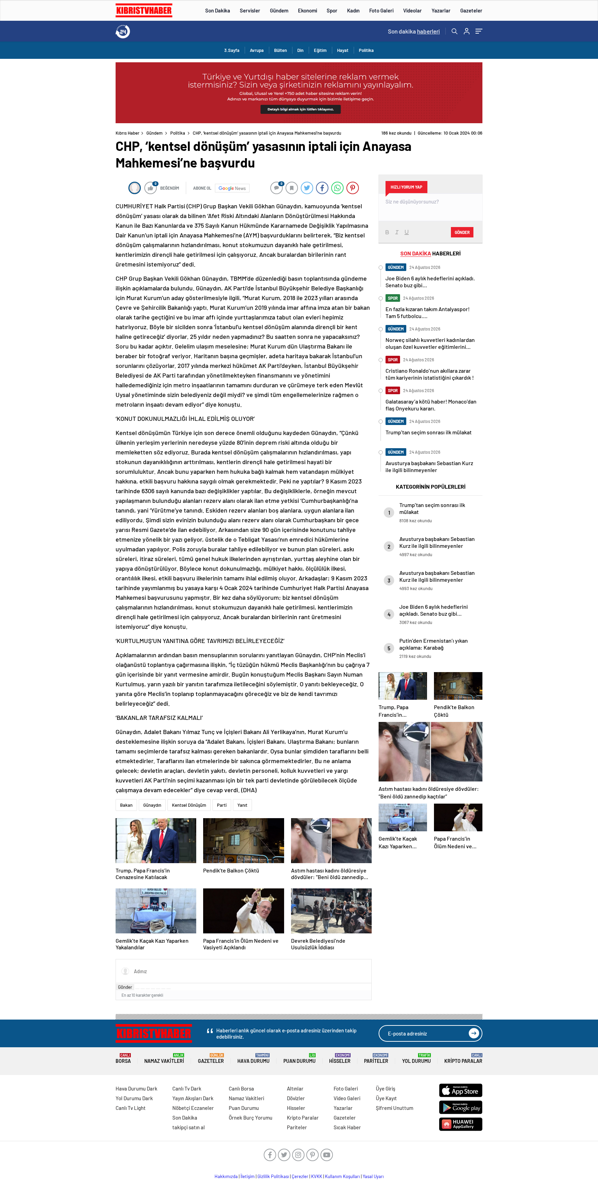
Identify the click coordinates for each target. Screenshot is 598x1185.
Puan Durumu (299, 1058)
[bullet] (158, 988)
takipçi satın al (188, 1127)
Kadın (353, 10)
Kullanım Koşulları (342, 1176)
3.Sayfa (231, 50)
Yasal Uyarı (373, 1176)
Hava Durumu (253, 1058)
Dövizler (296, 1098)
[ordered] (153, 988)
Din (300, 50)
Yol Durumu (416, 1058)
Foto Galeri (381, 10)
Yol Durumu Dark (134, 1098)
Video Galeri (347, 1098)
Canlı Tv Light (131, 1108)
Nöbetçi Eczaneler (193, 1108)
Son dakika (414, 31)
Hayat (342, 50)
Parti (222, 805)
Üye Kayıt (386, 1098)
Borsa (123, 1058)
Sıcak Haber (347, 1127)
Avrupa (257, 50)
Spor (332, 10)
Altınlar (295, 1088)
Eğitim (320, 50)
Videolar (412, 10)
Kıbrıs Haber (127, 133)
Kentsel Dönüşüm (189, 805)
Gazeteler (471, 10)
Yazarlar (441, 10)
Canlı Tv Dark (186, 1088)
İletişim (248, 1176)
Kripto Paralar (463, 1058)
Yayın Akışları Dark (193, 1098)
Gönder (125, 987)
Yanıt (242, 805)
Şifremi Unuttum (394, 1108)
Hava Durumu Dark (136, 1088)
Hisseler (340, 1058)
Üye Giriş (385, 1088)
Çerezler (300, 1176)
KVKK (316, 1176)
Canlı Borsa (241, 1088)
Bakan (126, 805)
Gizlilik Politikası (273, 1176)
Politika (366, 50)
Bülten (280, 50)
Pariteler (376, 1058)
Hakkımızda (226, 1176)
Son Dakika (217, 10)
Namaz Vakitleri (164, 1058)
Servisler (250, 10)
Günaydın (152, 805)
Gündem (279, 10)
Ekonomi (307, 10)
